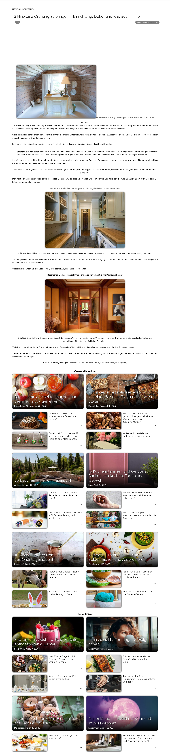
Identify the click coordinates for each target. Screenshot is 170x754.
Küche (91, 485)
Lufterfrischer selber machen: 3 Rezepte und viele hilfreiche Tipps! (65, 495)
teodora (140, 22)
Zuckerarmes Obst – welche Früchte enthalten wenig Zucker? (45, 642)
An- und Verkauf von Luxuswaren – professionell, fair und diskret (139, 679)
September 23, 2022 (36, 406)
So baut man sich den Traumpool (42, 480)
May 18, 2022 (32, 485)
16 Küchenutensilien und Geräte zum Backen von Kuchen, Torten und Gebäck (120, 476)
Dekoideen (19, 728)
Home (15, 9)
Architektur (19, 485)
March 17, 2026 (106, 728)
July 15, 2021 (101, 485)
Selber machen (26, 9)
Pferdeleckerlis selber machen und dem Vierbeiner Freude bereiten (64, 574)
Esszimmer (19, 649)
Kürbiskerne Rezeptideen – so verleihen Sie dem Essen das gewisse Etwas (120, 397)
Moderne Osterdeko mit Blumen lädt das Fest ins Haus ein (45, 721)
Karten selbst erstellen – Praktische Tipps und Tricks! (137, 435)
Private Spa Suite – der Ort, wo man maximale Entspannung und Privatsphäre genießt (139, 738)
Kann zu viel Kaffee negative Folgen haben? (119, 642)
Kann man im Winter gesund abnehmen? (63, 737)
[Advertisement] (85, 44)
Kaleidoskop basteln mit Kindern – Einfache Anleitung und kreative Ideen (65, 515)
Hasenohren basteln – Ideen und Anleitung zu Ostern (63, 593)
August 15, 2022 (108, 406)
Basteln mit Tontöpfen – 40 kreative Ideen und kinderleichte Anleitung (139, 515)
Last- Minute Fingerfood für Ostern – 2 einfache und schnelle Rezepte (62, 659)
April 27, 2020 (103, 564)
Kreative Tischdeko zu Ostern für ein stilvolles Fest (64, 677)
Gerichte (92, 564)
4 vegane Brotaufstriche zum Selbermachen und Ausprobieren (117, 557)
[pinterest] (20, 68)
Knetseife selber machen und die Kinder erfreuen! (138, 593)
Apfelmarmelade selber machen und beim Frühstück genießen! (45, 399)
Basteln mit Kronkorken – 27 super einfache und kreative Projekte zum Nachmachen (63, 436)
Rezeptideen (20, 406)
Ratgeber (18, 564)
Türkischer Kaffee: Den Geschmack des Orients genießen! (44, 557)
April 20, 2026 (106, 649)
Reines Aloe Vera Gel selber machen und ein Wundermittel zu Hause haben (138, 574)
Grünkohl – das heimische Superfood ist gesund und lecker (136, 659)
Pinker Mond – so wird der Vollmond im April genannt (119, 721)
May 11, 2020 (30, 564)
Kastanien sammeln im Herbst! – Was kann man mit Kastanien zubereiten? (139, 495)
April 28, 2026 (32, 649)
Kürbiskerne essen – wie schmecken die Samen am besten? (62, 416)
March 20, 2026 (33, 728)
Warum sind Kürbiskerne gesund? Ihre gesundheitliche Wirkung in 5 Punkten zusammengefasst (138, 417)
